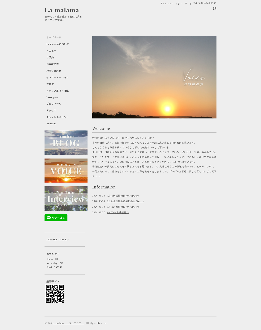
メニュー (51, 50)
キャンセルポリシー (57, 117)
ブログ (50, 84)
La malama (62, 10)
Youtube (51, 123)
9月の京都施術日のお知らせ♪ (123, 206)
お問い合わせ (53, 70)
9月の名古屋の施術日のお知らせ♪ (125, 201)
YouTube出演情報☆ (118, 212)
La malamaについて (57, 44)
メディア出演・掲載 (57, 90)
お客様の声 (52, 64)
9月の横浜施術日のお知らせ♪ (123, 195)
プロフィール (53, 103)
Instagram (52, 97)
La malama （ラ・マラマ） (68, 323)
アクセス (51, 110)
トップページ (53, 37)
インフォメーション (57, 77)
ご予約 (50, 57)
